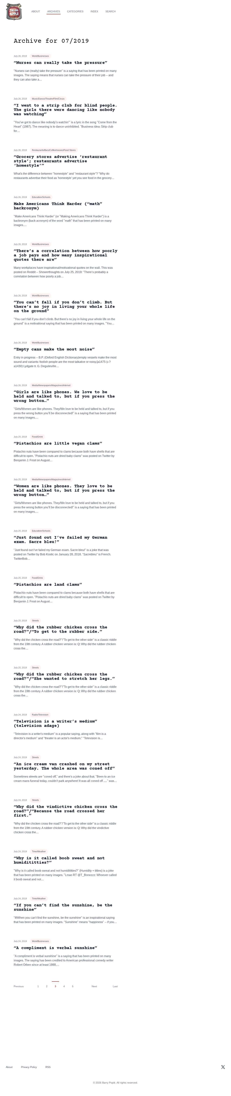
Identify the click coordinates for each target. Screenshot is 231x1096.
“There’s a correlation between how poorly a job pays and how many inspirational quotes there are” (65, 255)
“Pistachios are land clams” (48, 584)
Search (110, 11)
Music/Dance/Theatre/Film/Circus (48, 99)
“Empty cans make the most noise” (54, 349)
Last (115, 986)
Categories (75, 11)
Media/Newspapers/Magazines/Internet (51, 385)
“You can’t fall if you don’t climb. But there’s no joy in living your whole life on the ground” (64, 307)
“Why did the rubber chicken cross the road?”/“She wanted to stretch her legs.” (64, 676)
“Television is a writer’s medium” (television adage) (55, 723)
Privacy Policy (29, 1067)
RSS (48, 1067)
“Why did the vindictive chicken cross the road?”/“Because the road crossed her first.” (65, 811)
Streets (35, 620)
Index (94, 11)
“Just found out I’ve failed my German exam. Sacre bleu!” (60, 539)
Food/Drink (37, 437)
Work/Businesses (40, 56)
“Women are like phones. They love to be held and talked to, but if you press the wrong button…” (64, 490)
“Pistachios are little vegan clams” (58, 443)
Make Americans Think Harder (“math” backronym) (58, 206)
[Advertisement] (184, 66)
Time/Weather (39, 851)
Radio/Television (40, 714)
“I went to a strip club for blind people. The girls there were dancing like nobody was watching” (65, 110)
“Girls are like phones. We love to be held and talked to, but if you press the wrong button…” (64, 396)
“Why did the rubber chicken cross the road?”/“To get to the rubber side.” (60, 629)
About (35, 11)
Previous (19, 986)
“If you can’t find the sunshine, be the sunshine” (63, 907)
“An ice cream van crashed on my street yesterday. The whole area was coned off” (64, 766)
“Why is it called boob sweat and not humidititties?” (59, 860)
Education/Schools (41, 197)
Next (94, 986)
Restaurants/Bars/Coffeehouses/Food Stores (54, 150)
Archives (53, 11)
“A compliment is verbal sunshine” (55, 948)
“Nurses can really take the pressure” (60, 62)
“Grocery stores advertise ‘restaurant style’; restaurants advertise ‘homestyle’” (60, 161)
